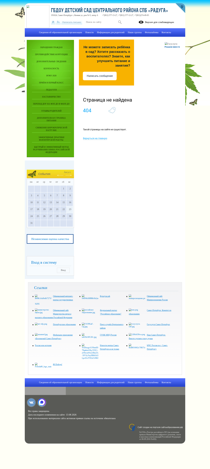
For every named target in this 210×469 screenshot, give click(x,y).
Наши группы (135, 32)
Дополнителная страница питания (51, 119)
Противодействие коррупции (51, 54)
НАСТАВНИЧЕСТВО (51, 97)
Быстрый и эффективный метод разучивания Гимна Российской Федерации (51, 149)
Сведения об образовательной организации (60, 32)
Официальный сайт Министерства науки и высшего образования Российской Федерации (53, 314)
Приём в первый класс (51, 83)
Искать (120, 22)
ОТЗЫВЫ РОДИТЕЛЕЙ (51, 111)
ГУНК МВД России (108, 335)
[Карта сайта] (58, 22)
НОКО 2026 (51, 76)
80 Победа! (57, 364)
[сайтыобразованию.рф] (180, 8)
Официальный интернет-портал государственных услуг (54, 300)
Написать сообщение (100, 76)
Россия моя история (43, 345)
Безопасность (51, 68)
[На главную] (53, 22)
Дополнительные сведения (51, 61)
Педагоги (51, 90)
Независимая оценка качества (50, 239)
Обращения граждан (51, 47)
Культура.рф (105, 296)
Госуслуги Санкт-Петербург (158, 324)
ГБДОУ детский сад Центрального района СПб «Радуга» (109, 11)
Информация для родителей (111, 32)
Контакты (166, 32)
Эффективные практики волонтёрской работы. (51, 138)
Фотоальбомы (151, 32)
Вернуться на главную (95, 138)
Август (67, 172)
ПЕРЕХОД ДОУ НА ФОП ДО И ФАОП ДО (51, 104)
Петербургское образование (64, 324)
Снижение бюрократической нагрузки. (51, 129)
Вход (63, 270)
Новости (89, 32)
